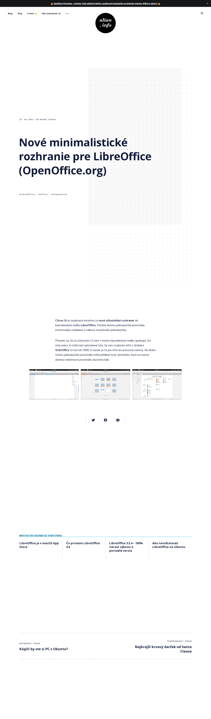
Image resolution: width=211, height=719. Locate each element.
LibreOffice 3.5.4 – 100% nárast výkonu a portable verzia (126, 547)
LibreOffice (28, 194)
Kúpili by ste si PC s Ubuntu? (43, 648)
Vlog (20, 13)
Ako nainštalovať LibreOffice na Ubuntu (168, 545)
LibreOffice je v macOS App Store (39, 545)
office (44, 194)
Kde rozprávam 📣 (51, 13)
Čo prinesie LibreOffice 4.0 (83, 545)
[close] (207, 3)
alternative (60, 194)
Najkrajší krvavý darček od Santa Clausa (163, 649)
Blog (10, 13)
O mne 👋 (32, 13)
